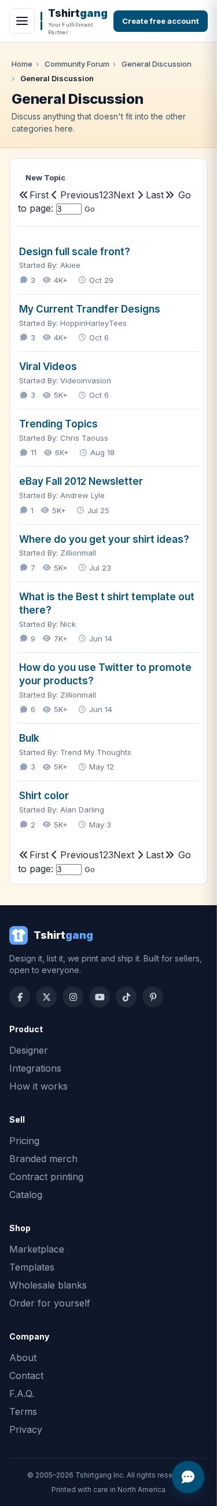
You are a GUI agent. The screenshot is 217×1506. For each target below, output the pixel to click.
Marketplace (36, 1249)
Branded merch (43, 1158)
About (22, 1357)
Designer (28, 1050)
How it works (38, 1086)
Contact (26, 1375)
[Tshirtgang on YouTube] (99, 996)
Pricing (24, 1140)
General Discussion (157, 63)
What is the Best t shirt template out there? (106, 603)
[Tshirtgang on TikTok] (126, 996)
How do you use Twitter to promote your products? (105, 674)
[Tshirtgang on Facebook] (19, 996)
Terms (23, 1411)
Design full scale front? (74, 251)
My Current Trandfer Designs (89, 309)
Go (89, 208)
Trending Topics (58, 424)
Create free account (160, 21)
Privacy (25, 1429)
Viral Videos (48, 366)
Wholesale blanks (48, 1285)
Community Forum (77, 63)
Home (22, 63)
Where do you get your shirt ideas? (104, 539)
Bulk (29, 738)
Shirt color (44, 795)
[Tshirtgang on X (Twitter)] (46, 996)
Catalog (25, 1194)
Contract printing (46, 1176)
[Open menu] (22, 21)
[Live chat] (188, 1477)
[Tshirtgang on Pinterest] (152, 996)
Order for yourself (49, 1303)
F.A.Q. (21, 1393)
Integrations (35, 1068)
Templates (31, 1267)
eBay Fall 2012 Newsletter (81, 481)
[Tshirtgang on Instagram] (72, 996)
